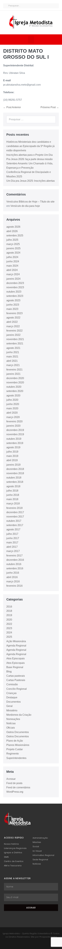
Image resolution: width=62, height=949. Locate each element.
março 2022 (13, 326)
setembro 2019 (14, 443)
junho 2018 (12, 495)
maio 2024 (12, 265)
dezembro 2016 (15, 559)
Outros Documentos (17, 732)
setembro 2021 (14, 343)
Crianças (11, 693)
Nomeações (13, 719)
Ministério (11, 710)
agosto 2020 (13, 395)
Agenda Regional (16, 645)
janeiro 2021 (13, 374)
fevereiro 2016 (14, 585)
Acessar (11, 779)
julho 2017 (12, 534)
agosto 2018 (13, 486)
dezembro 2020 (15, 378)
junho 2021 (12, 352)
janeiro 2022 (13, 335)
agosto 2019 (13, 447)
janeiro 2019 (13, 464)
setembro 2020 (14, 391)
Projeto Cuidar (14, 749)
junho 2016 (12, 572)
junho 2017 (12, 538)
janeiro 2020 (13, 425)
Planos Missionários (17, 745)
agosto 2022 (13, 317)
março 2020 (13, 417)
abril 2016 (12, 577)
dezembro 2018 (15, 469)
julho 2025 (12, 239)
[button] (31, 39)
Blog (9, 671)
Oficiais (10, 727)
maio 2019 (12, 456)
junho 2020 (12, 404)
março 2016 (13, 581)
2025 (9, 636)
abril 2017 (12, 546)
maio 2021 (12, 356)
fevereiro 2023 (14, 313)
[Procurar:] (31, 119)
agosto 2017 (13, 529)
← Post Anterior (12, 107)
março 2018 (13, 503)
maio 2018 (12, 499)
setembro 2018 (14, 482)
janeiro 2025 (13, 248)
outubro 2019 (13, 438)
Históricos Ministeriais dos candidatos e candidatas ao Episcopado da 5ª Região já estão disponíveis (30, 146)
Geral (9, 706)
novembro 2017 (15, 516)
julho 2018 (12, 490)
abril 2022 (12, 322)
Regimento (12, 753)
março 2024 (13, 274)
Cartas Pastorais (15, 680)
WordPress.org (14, 791)
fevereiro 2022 (14, 330)
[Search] (51, 119)
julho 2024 (12, 257)
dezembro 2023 (15, 283)
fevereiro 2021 (14, 369)
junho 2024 (12, 261)
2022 (9, 624)
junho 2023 (12, 304)
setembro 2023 (14, 296)
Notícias (11, 723)
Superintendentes (16, 758)
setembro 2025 (14, 235)
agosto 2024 (13, 252)
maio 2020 (12, 408)
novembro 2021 (15, 339)
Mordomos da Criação (18, 714)
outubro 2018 (13, 477)
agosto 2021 (13, 348)
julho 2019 (12, 451)
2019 (9, 615)
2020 (9, 619)
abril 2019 (12, 460)
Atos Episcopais (15, 658)
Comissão (12, 684)
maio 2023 (12, 309)
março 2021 (13, 365)
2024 (9, 632)
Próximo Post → (50, 107)
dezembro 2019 (15, 430)
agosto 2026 (13, 226)
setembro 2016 (14, 568)
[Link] (37, 943)
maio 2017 (12, 542)
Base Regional (14, 667)
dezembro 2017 (15, 512)
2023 (9, 628)
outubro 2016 (13, 564)
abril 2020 (12, 412)
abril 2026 (12, 231)
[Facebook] (25, 943)
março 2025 (13, 244)
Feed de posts (14, 783)
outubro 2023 (13, 291)
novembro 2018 (15, 473)
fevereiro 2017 (14, 555)
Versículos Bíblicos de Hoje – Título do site (30, 201)
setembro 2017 (14, 525)
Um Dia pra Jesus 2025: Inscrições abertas (30, 180)
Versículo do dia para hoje (25, 206)
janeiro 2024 (13, 278)
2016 (9, 606)
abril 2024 (12, 270)
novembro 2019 (15, 434)
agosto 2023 (13, 300)
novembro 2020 (15, 382)
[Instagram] (29, 943)
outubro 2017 (13, 521)
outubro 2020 (13, 386)
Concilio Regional (16, 688)
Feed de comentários (18, 787)
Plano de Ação (14, 740)
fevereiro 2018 (14, 508)
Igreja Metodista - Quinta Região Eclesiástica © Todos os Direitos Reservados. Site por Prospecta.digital (31, 935)
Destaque (11, 697)
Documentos (13, 701)
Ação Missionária (16, 641)
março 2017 (13, 551)
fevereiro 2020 (14, 421)
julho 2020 (12, 399)
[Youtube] (33, 943)
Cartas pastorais (15, 675)
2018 (9, 611)
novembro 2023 (15, 287)
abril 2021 (12, 360)
